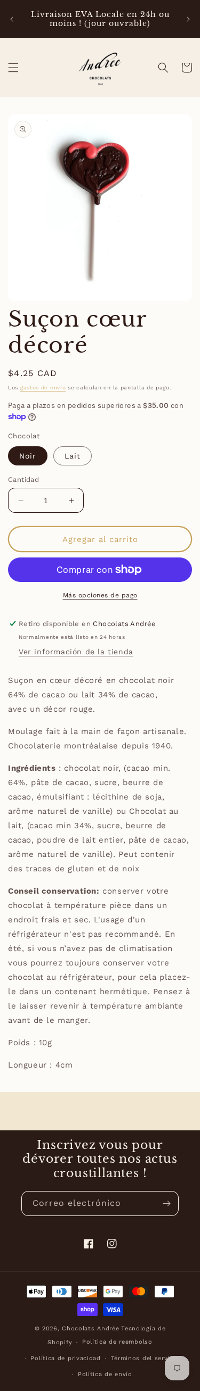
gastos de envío (43, 387)
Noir (27, 456)
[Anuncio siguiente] (188, 19)
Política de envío (105, 1374)
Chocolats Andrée (90, 1328)
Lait (73, 456)
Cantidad (23, 480)
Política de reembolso (117, 1341)
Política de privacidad (65, 1358)
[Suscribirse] (166, 1203)
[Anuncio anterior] (11, 19)
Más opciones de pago (100, 595)
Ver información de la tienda (76, 651)
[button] (13, 67)
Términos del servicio (145, 1358)
